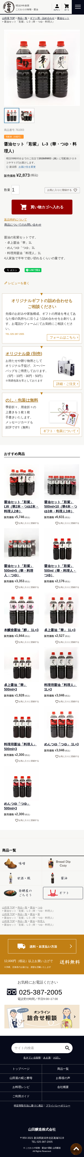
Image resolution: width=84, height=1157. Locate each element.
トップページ (21, 1068)
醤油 (32, 907)
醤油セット (63, 18)
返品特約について (15, 219)
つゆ (40, 907)
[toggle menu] (78, 6)
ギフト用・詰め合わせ (42, 18)
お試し (57, 1057)
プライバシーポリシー (58, 1105)
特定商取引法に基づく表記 (28, 1105)
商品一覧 (22, 18)
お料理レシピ (21, 1087)
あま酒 (47, 1057)
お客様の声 (63, 1078)
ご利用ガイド (21, 1096)
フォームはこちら (63, 337)
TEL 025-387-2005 (15, 334)
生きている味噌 (32, 1057)
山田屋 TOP (8, 18)
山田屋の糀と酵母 (21, 1078)
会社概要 (63, 1087)
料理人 (41, 921)
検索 (68, 1047)
